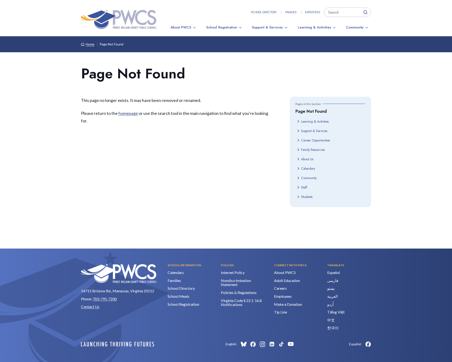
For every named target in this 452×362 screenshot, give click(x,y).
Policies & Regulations (239, 292)
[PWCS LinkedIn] (272, 344)
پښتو (331, 288)
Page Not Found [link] (111, 44)
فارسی (332, 280)
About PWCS (180, 27)
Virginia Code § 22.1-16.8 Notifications (241, 302)
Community (354, 27)
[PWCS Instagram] (262, 344)
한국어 (333, 328)
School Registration (221, 27)
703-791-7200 (105, 299)
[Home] (118, 19)
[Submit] (365, 12)
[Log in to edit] (117, 344)
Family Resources (313, 149)
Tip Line (280, 312)
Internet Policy (233, 272)
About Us (307, 159)
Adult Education (287, 280)
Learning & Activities (314, 27)
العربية (332, 296)
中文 (331, 320)
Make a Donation (288, 304)
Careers (280, 288)
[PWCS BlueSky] (243, 344)
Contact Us (90, 306)
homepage (128, 113)
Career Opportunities (315, 140)
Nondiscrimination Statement (236, 282)
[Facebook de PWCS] (368, 344)
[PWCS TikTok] (281, 344)
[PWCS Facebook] (253, 344)
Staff (304, 187)
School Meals (178, 296)
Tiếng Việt (336, 312)
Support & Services (267, 27)
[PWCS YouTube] (291, 344)
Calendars (308, 168)
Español (333, 272)
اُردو (330, 304)
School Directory (264, 12)
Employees (312, 12)
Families (291, 12)
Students (306, 196)
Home (90, 44)
